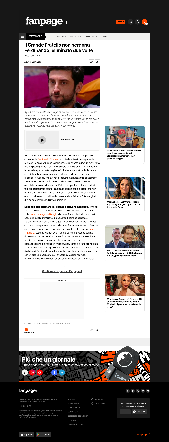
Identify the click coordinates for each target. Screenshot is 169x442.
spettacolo (35, 36)
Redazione (72, 420)
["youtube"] (40, 372)
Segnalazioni (73, 403)
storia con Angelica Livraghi (43, 214)
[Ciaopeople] (143, 435)
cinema (87, 37)
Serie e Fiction (75, 37)
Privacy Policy (74, 408)
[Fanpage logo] (43, 21)
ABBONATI (120, 22)
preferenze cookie (75, 424)
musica (95, 37)
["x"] (47, 372)
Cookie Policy (73, 412)
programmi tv (60, 37)
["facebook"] (54, 372)
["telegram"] (62, 372)
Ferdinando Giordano (48, 159)
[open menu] (22, 36)
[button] (97, 61)
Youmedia (72, 399)
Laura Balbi (36, 62)
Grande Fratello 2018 (61, 323)
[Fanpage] (28, 391)
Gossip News (47, 323)
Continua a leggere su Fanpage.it (62, 271)
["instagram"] (32, 372)
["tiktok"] (25, 372)
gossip (104, 37)
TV (51, 37)
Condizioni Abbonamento (78, 416)
